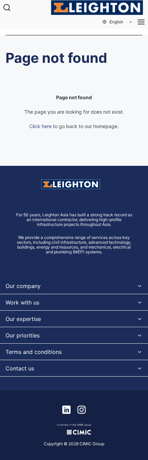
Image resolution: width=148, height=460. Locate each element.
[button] (117, 22)
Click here (40, 126)
